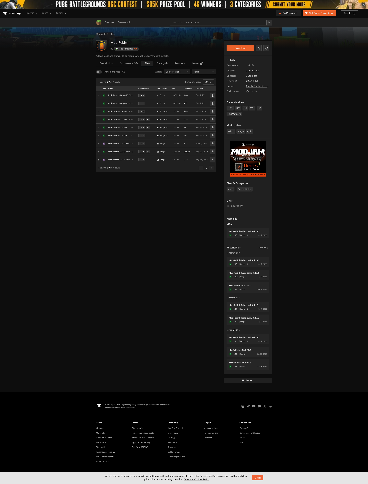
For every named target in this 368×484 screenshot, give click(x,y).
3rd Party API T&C (140, 447)
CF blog (171, 438)
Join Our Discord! (175, 428)
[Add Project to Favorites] (259, 48)
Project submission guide (143, 433)
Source (235, 206)
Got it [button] (258, 478)
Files (147, 63)
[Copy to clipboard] (256, 81)
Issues (196, 63)
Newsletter (172, 443)
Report (250, 380)
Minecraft (101, 34)
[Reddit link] (270, 406)
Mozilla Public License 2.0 (259, 86)
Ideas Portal (173, 433)
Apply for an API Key (141, 443)
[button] (156, 95)
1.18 (245, 108)
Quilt (249, 131)
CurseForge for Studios (249, 433)
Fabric (231, 131)
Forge (241, 131)
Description (106, 63)
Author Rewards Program (143, 438)
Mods (112, 34)
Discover (110, 22)
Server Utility (244, 189)
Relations (180, 63)
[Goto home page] (12, 13)
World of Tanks (102, 462)
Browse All (124, 22)
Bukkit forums (174, 452)
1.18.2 (230, 108)
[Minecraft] (99, 22)
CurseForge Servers (176, 457)
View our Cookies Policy (196, 479)
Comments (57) (129, 63)
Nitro (241, 443)
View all (262, 248)
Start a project (138, 428)
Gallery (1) (162, 63)
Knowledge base (211, 428)
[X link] (265, 406)
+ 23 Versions (234, 114)
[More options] (362, 13)
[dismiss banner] (363, 4)
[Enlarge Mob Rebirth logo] (101, 45)
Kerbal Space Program (105, 452)
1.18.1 (238, 108)
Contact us (208, 438)
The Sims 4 (101, 443)
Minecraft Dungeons (105, 457)
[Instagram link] (243, 406)
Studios (59, 13)
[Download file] (212, 95)
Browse (30, 13)
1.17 (259, 108)
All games (100, 428)
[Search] (269, 22)
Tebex (242, 438)
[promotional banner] (184, 4)
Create (44, 13)
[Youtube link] (254, 406)
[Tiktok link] (248, 406)
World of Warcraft (104, 438)
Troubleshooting (211, 433)
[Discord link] (259, 406)
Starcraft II (101, 447)
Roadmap (172, 447)
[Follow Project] (266, 48)
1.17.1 (252, 108)
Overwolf (243, 428)
